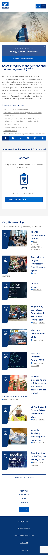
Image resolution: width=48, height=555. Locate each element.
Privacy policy (24, 550)
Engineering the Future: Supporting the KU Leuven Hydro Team (38, 313)
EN (37, 6)
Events (42, 323)
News (35, 242)
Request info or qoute (17, 199)
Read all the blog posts (25, 477)
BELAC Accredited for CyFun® (38, 235)
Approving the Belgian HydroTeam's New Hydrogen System (38, 264)
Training (42, 443)
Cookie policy (24, 543)
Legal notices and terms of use (24, 535)
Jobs (24, 498)
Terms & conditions (24, 528)
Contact (24, 502)
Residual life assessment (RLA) (15, 127)
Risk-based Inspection (11, 124)
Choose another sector (23, 59)
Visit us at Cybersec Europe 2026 (37, 356)
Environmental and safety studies (16, 109)
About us (24, 491)
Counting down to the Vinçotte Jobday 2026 (38, 456)
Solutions (35, 244)
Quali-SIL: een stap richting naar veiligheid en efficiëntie (24, 134)
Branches (24, 495)
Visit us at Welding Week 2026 (38, 333)
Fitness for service (10, 131)
